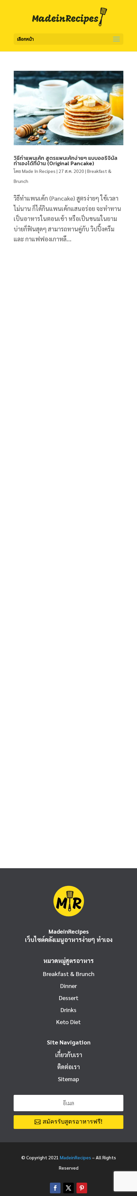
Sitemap (68, 1079)
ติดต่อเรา (68, 1066)
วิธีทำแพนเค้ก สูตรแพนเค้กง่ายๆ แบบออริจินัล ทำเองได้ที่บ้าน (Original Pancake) (65, 160)
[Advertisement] (68, 327)
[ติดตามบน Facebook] (55, 1188)
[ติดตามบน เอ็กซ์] (68, 1188)
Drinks (68, 1009)
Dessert (68, 997)
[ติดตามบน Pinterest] (81, 1188)
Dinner (68, 985)
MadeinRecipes (75, 1157)
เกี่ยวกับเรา (68, 1054)
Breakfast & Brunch (68, 973)
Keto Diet (68, 1021)
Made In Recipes (39, 171)
